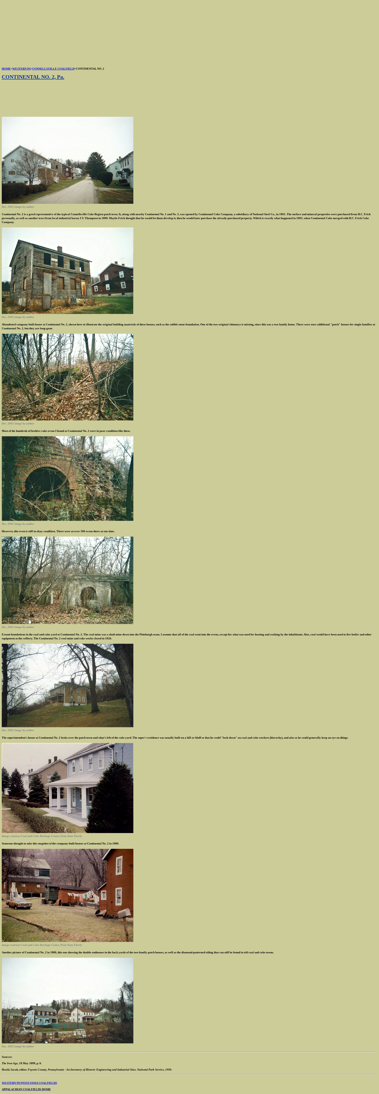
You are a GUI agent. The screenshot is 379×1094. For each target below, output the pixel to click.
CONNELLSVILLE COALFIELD (53, 68)
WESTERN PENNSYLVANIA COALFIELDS (29, 1083)
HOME (6, 68)
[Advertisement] (133, 32)
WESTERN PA (21, 68)
